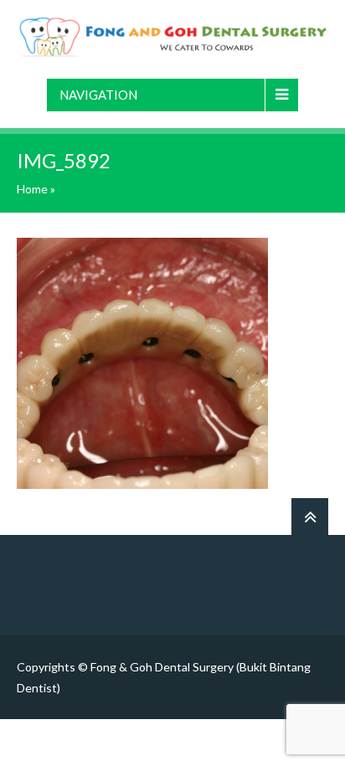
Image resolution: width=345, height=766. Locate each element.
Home (32, 189)
